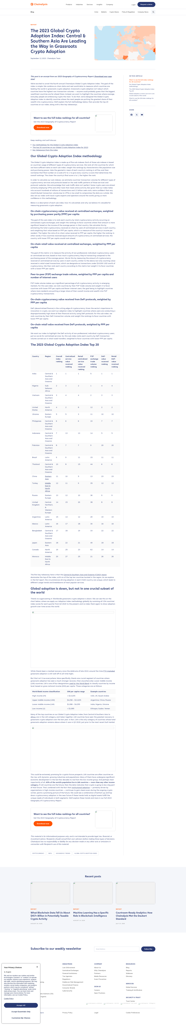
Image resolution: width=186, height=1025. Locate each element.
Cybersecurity (67, 991)
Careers (97, 990)
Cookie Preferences (133, 1013)
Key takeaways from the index (45, 150)
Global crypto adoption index (85, 853)
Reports (129, 970)
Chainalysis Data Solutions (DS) (42, 994)
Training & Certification (134, 990)
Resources (130, 964)
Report (34, 25)
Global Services (131, 987)
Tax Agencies (67, 976)
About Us (97, 967)
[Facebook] (131, 115)
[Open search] (153, 12)
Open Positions (99, 993)
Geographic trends (63, 853)
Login (134, 5)
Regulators (66, 979)
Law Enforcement (68, 967)
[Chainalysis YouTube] (129, 1004)
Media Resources (100, 976)
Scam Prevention (100, 979)
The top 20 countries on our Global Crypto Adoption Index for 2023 (60, 147)
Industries (67, 964)
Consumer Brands (68, 988)
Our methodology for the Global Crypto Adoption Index (55, 145)
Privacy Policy (67, 1013)
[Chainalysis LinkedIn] (94, 1004)
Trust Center (130, 1001)
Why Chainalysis (100, 970)
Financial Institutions (69, 973)
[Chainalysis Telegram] (147, 1004)
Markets (104, 12)
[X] (137, 115)
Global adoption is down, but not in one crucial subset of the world (141, 94)
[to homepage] (39, 4)
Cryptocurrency (38, 853)
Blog (32, 12)
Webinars (129, 973)
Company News (143, 12)
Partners (97, 973)
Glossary (129, 976)
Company (98, 964)
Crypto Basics (114, 12)
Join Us (97, 986)
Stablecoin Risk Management (72, 982)
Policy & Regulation (128, 12)
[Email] (142, 115)
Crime (96, 12)
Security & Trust (133, 997)
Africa (33, 717)
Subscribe (148, 949)
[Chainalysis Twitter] (111, 1004)
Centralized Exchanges (70, 970)
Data (50, 853)
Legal (96, 1013)
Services (130, 984)
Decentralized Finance (70, 985)
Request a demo (146, 4)
